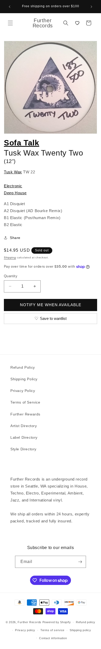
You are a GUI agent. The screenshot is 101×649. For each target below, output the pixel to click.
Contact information (53, 638)
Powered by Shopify (56, 622)
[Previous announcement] (9, 6)
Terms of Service (25, 402)
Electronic (13, 186)
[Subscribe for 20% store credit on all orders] (80, 562)
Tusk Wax (13, 172)
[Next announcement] (91, 6)
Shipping (10, 257)
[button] (10, 23)
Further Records (29, 622)
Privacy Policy (22, 391)
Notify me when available (50, 305)
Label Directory (24, 437)
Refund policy (85, 622)
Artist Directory (23, 426)
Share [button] (15, 238)
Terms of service (52, 630)
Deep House (15, 193)
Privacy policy (25, 630)
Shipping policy (80, 630)
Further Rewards (25, 414)
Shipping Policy (24, 379)
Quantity (10, 276)
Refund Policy (22, 367)
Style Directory (23, 449)
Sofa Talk (21, 142)
